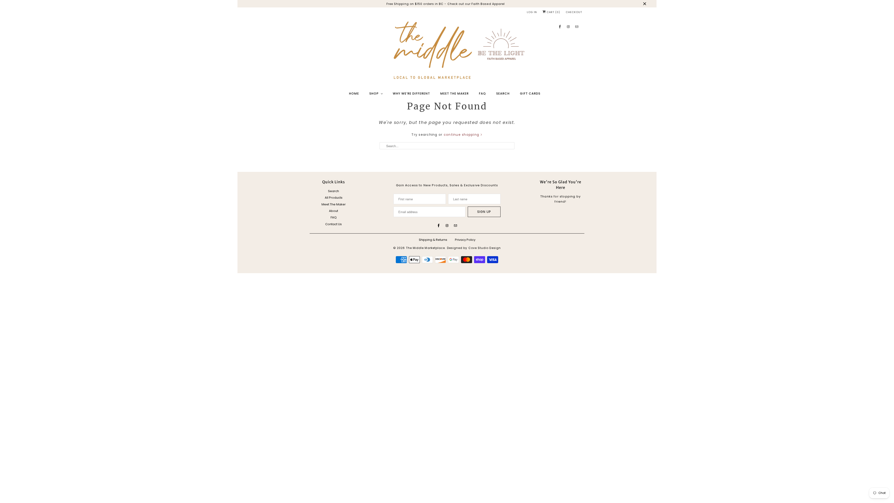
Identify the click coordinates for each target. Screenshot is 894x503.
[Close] (513, 196)
